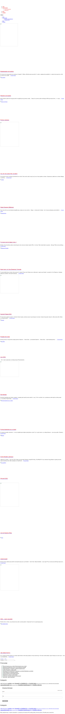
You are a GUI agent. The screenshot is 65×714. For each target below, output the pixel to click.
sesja (11, 685)
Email (3, 691)
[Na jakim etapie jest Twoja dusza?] (5, 676)
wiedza (35, 685)
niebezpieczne (44, 683)
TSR (31, 685)
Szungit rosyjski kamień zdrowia (12, 673)
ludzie (34, 683)
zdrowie (39, 685)
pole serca (51, 683)
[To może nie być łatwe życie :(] (32, 226)
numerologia (47, 683)
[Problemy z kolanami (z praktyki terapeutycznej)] (4, 668)
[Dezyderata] (32, 376)
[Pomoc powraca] (32, 109)
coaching (10, 683)
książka (31, 683)
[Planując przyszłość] (32, 85)
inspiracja (24, 683)
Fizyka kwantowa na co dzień (21, 666)
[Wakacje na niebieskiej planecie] (4, 672)
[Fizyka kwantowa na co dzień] (32, 413)
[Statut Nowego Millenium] (32, 192)
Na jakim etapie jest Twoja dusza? (14, 676)
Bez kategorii (5, 683)
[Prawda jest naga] (32, 327)
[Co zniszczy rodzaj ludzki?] (4, 674)
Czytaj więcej (13, 75)
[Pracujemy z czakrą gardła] (4, 669)
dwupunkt (17, 683)
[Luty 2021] (32, 348)
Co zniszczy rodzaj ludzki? (12, 674)
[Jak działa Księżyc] (32, 637)
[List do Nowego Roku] (32, 507)
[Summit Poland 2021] (32, 293)
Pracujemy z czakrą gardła (11, 669)
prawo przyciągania (56, 683)
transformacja (27, 685)
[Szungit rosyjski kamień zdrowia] (4, 673)
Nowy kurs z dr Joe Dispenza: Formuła (18, 667)
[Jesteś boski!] (32, 547)
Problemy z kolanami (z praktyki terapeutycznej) (15, 668)
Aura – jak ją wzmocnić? (10, 677)
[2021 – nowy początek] (32, 590)
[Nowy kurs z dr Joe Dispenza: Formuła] (32, 257)
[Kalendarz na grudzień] (13, 671)
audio (1, 683)
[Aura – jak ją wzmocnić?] (3, 677)
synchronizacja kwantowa (15, 710)
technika (20, 685)
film (20, 683)
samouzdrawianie (4, 685)
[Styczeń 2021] (32, 469)
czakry (13, 683)
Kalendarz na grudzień (28, 671)
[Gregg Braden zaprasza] (32, 445)
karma (28, 683)
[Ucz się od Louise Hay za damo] (32, 147)
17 (5, 658)
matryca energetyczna (39, 683)
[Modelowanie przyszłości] (32, 46)
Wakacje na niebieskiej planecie (12, 672)
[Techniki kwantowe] (32, 3)
